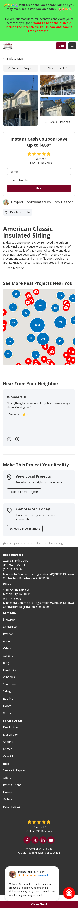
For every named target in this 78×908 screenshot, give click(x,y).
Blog (6, 663)
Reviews (8, 634)
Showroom (10, 619)
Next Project (56, 68)
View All (8, 756)
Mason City (10, 734)
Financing (9, 792)
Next (39, 188)
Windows (9, 677)
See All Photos (59, 122)
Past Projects (11, 806)
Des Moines (11, 727)
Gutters (8, 713)
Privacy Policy (33, 848)
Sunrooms (9, 684)
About (7, 641)
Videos (7, 648)
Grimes (7, 749)
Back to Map (14, 58)
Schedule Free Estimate (25, 528)
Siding (7, 691)
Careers (8, 655)
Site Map (47, 848)
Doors (7, 706)
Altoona (8, 742)
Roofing (8, 698)
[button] (28, 361)
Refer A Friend (12, 785)
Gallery (7, 799)
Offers (7, 777)
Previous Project (22, 68)
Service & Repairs (14, 770)
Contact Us (10, 627)
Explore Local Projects (24, 492)
